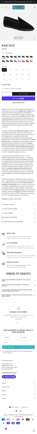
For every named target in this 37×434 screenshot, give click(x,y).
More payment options (18, 102)
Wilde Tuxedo (19, 189)
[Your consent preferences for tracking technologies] (34, 431)
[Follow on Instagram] (20, 411)
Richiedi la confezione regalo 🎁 (12, 88)
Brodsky (18, 191)
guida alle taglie (21, 265)
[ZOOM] (34, 38)
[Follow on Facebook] (16, 411)
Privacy (21, 351)
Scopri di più (18, 318)
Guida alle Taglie (6, 84)
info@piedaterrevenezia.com (9, 372)
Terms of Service (8, 353)
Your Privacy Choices (14, 429)
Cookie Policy (26, 351)
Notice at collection (9, 432)
